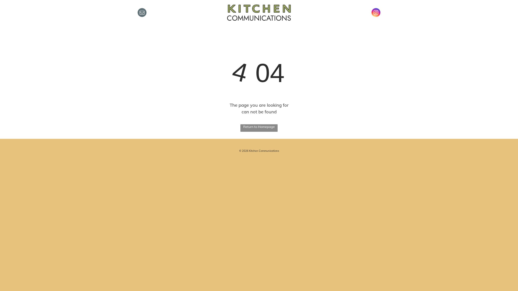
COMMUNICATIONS (259, 18)
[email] (142, 13)
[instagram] (376, 13)
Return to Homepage (259, 127)
